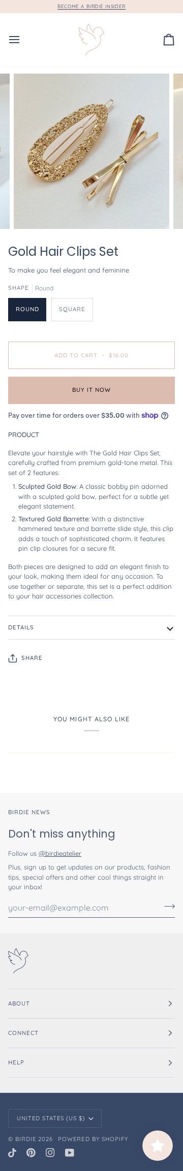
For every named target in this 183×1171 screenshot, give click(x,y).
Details (21, 627)
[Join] (166, 906)
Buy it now (91, 389)
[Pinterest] (31, 1152)
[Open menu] (23, 39)
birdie (25, 1139)
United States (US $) (51, 1118)
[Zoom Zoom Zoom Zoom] (91, 151)
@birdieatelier (60, 853)
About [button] (19, 1003)
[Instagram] (50, 1152)
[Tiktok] (12, 1152)
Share (32, 657)
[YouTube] (69, 1152)
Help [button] (16, 1062)
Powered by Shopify (93, 1139)
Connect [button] (23, 1032)
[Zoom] (33, 210)
